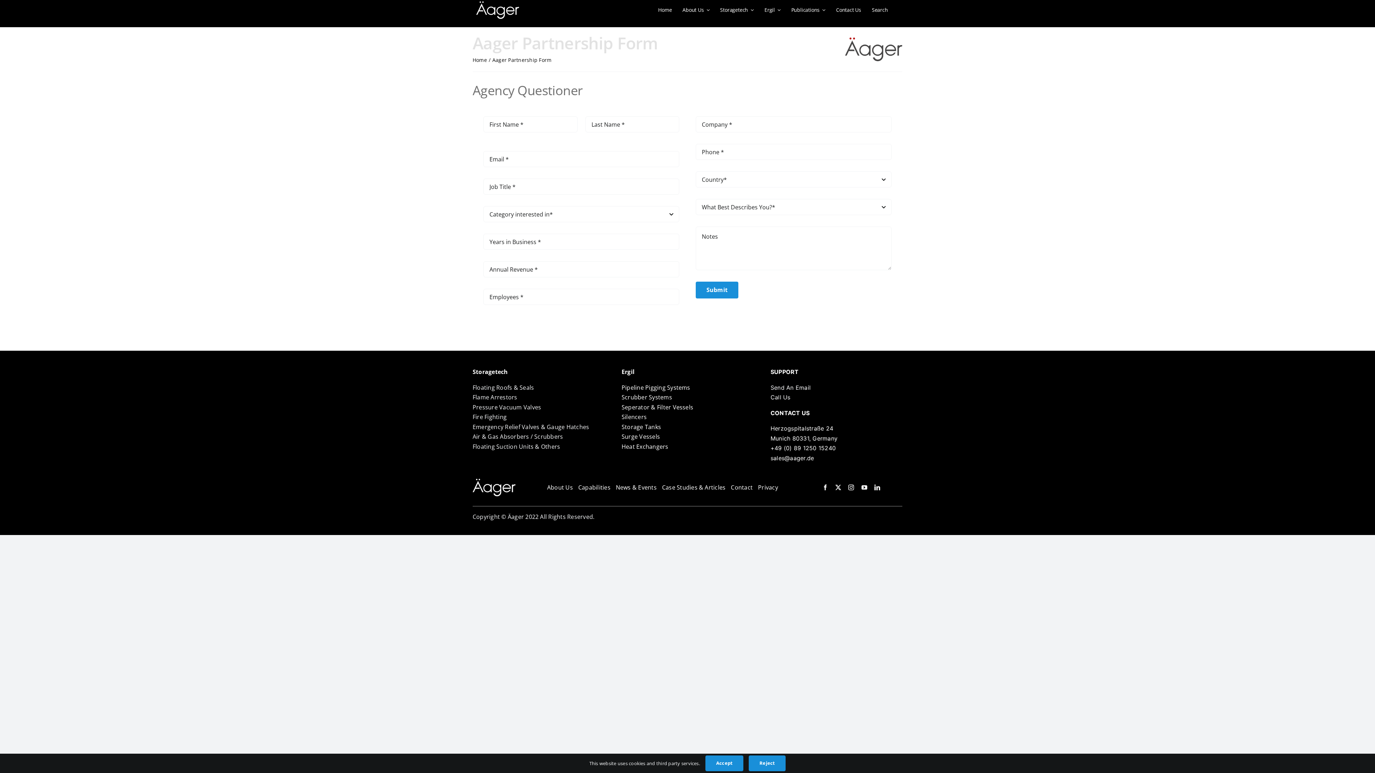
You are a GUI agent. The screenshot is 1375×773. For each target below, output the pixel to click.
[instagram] (851, 487)
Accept (724, 763)
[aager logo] (494, 482)
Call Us (781, 397)
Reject (767, 763)
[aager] (497, 4)
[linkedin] (877, 487)
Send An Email (791, 387)
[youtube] (864, 487)
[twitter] (838, 487)
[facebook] (825, 487)
